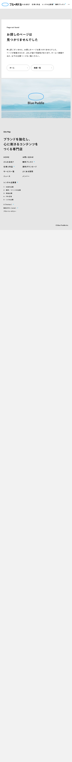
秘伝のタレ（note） (11, 208)
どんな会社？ (25, 4)
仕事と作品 (36, 4)
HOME (16, 4)
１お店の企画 (9, 187)
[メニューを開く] (68, 4)
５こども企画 (8, 199)
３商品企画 (8, 193)
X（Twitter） (9, 204)
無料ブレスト (60, 4)
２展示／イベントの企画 (12, 190)
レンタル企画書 (47, 4)
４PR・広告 (8, 196)
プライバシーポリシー (10, 211)
